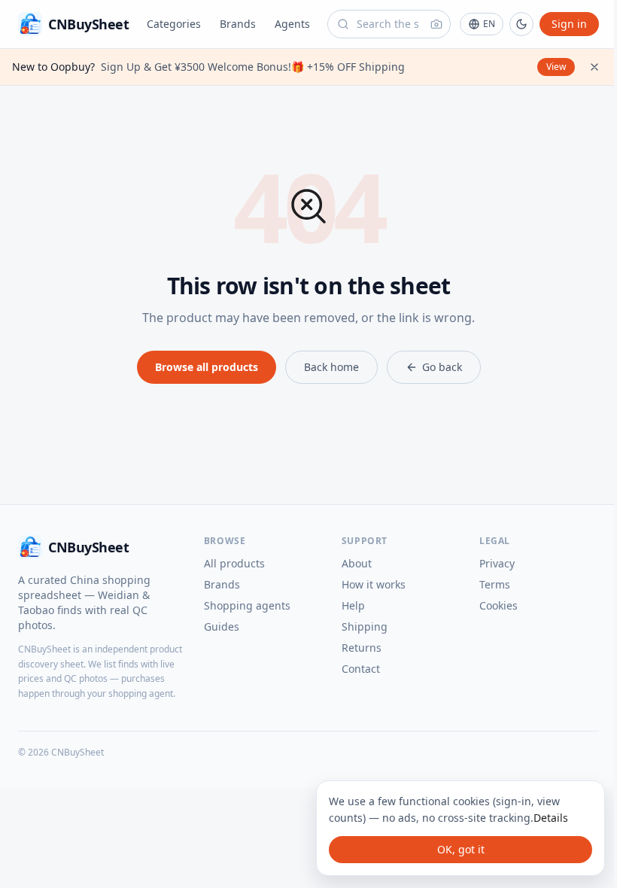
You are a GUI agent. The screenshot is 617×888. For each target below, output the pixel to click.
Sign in (569, 24)
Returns (361, 647)
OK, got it (461, 849)
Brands (238, 24)
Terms (494, 584)
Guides (221, 626)
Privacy (497, 563)
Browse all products (206, 367)
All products (234, 563)
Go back (442, 367)
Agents (292, 24)
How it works (374, 584)
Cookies (498, 605)
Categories (174, 24)
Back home (331, 367)
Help (353, 605)
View (556, 66)
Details (550, 817)
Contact (361, 668)
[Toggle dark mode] (521, 24)
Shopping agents (247, 605)
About (357, 563)
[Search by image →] (436, 24)
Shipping (365, 626)
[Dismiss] (594, 67)
